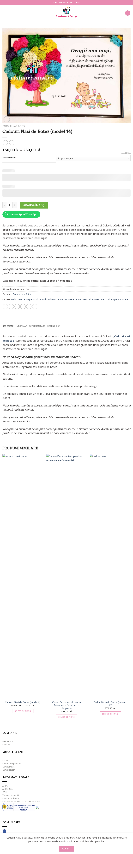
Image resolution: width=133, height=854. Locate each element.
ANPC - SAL (7, 789)
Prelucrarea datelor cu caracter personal (21, 801)
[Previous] (2, 589)
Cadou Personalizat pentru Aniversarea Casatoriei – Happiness (66, 705)
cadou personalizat (32, 299)
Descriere (7, 326)
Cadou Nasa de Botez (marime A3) (110, 704)
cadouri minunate (65, 299)
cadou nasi (16, 299)
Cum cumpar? (8, 766)
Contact (6, 760)
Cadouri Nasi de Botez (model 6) (22, 702)
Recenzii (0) (53, 326)
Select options (23, 711)
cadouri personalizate (117, 299)
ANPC (5, 785)
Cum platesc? (8, 769)
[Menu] (4, 13)
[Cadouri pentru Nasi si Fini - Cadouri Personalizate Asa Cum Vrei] (66, 13)
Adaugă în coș (33, 205)
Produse (6, 744)
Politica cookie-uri (10, 798)
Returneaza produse (11, 763)
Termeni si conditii (10, 795)
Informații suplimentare (30, 326)
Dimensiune (9, 158)
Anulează (126, 153)
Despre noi (7, 741)
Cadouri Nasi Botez (13, 126)
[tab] (7, 326)
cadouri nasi (81, 299)
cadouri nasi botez (97, 299)
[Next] (130, 589)
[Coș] (127, 13)
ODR (4, 792)
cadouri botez (49, 299)
